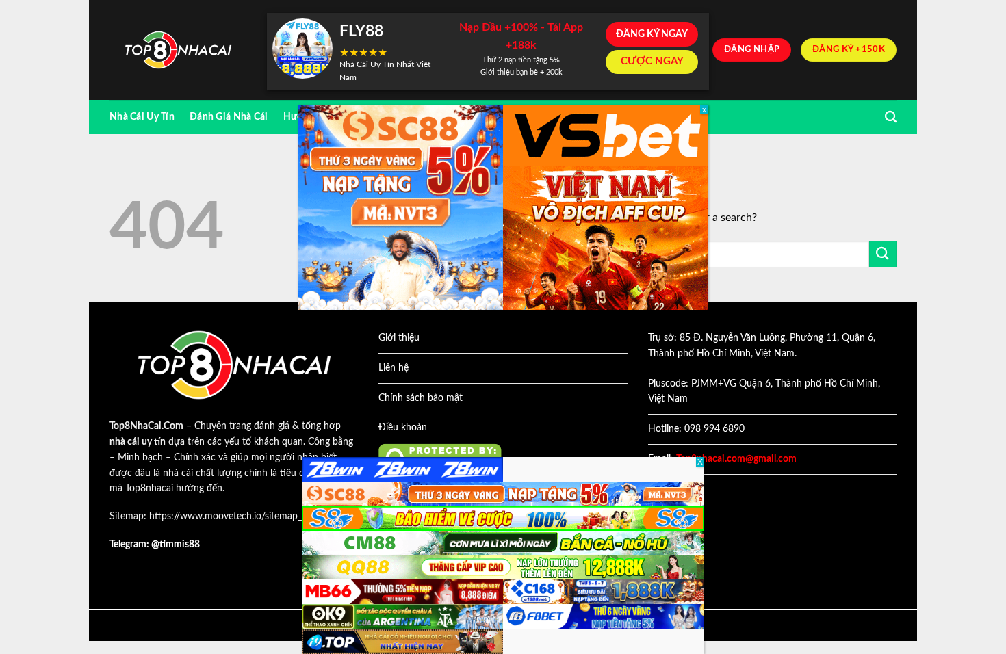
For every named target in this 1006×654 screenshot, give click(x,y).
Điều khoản (402, 427)
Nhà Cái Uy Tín (142, 117)
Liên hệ (393, 368)
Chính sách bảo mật (420, 398)
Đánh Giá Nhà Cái (229, 117)
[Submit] (883, 254)
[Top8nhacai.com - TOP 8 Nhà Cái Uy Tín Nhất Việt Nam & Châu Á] (177, 50)
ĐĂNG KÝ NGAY (652, 34)
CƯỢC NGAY (652, 61)
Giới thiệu (399, 338)
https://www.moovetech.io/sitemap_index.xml (245, 516)
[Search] (891, 117)
